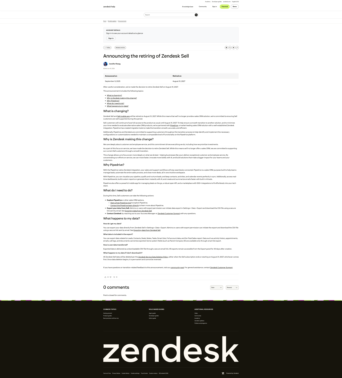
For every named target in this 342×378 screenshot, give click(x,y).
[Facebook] (233, 47)
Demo (235, 6)
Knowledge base (187, 7)
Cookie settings (135, 373)
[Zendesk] (171, 349)
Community (203, 6)
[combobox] (216, 287)
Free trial (225, 6)
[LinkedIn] (226, 47)
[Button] (105, 277)
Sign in (214, 6)
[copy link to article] (237, 47)
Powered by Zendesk (232, 373)
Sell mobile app (123, 116)
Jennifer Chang (114, 64)
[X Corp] (230, 47)
